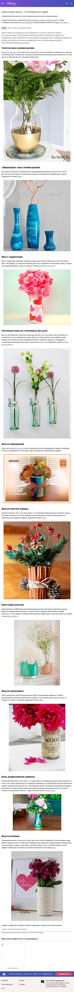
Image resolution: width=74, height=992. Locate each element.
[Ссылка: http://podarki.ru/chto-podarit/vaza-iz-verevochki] (37, 887)
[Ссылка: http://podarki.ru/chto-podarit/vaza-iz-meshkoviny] (37, 738)
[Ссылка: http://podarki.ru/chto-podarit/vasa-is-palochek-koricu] (37, 561)
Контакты (21, 980)
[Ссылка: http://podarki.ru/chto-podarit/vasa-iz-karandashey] (37, 479)
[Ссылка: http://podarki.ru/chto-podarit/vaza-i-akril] (37, 813)
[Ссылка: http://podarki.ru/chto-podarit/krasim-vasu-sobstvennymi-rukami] (37, 216)
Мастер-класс (50, 790)
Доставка (22, 984)
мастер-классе (12, 52)
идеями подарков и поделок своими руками (42, 20)
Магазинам (5, 980)
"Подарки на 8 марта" (61, 22)
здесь (20, 176)
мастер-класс (18, 448)
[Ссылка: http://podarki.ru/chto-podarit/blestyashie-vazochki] (37, 653)
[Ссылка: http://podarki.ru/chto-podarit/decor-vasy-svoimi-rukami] (37, 112)
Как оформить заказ (7, 984)
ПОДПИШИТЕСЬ (64, 974)
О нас (3, 988)
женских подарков (26, 22)
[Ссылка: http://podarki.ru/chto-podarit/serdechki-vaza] (37, 298)
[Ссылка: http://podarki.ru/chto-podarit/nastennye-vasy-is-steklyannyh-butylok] (37, 394)
